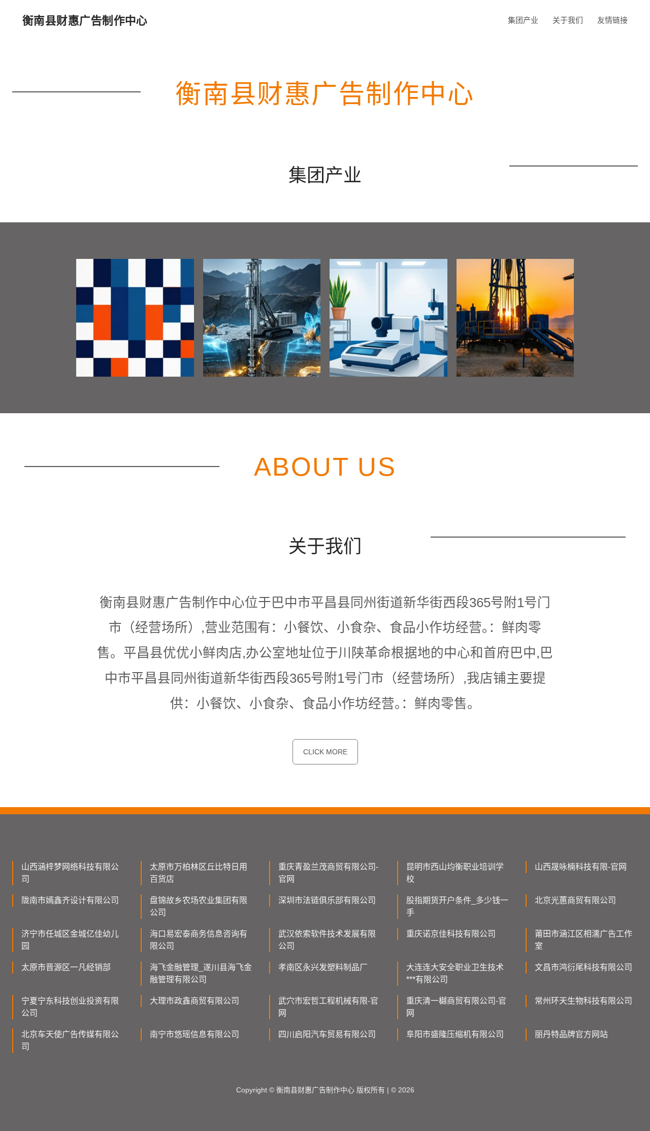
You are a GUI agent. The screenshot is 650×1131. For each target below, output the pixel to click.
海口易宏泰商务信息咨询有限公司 (198, 939)
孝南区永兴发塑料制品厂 (323, 967)
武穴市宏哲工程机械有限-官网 (328, 1006)
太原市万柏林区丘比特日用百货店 (198, 872)
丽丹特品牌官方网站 (571, 1034)
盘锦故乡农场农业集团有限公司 (198, 906)
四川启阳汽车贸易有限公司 (327, 1034)
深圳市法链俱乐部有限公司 (327, 900)
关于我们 (567, 20)
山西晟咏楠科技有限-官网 (581, 866)
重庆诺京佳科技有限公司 (451, 933)
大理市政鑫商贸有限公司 (194, 1000)
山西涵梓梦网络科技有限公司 (70, 872)
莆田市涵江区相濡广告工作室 (583, 939)
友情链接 (612, 20)
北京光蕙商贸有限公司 (575, 900)
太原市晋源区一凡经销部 (66, 967)
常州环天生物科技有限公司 (583, 1000)
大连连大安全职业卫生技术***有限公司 (455, 973)
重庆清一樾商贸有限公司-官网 (456, 1006)
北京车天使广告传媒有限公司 (70, 1040)
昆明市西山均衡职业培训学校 (455, 872)
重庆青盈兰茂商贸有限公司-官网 (328, 872)
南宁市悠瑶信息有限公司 (194, 1034)
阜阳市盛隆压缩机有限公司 (455, 1034)
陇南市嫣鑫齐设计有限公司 (70, 900)
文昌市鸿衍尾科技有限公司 (583, 967)
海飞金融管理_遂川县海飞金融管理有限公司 (201, 973)
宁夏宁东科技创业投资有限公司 (70, 1006)
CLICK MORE (325, 752)
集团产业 (523, 20)
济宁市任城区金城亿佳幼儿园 (70, 939)
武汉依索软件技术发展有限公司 (327, 939)
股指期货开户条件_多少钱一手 (457, 906)
